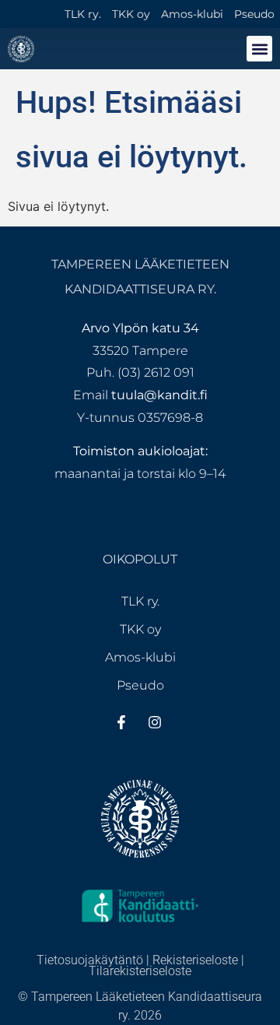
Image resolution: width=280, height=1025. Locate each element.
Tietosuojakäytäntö (90, 960)
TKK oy (131, 14)
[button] (259, 48)
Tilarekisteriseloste (140, 971)
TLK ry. (83, 14)
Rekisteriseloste (195, 960)
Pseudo (254, 14)
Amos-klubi (192, 14)
